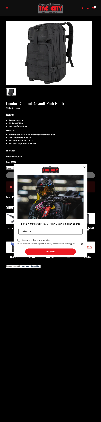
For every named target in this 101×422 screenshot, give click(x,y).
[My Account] (88, 8)
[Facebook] (13, 197)
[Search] (83, 8)
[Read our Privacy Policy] (82, 244)
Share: (8, 197)
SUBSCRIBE (50, 251)
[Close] (84, 167)
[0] (93, 8)
